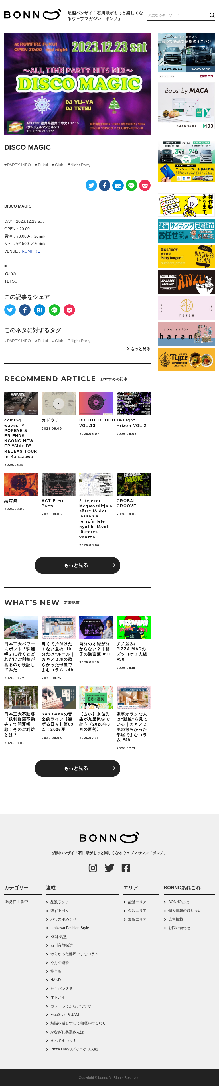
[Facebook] (104, 185)
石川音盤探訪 (61, 945)
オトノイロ (59, 997)
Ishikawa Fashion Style (69, 928)
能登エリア (137, 902)
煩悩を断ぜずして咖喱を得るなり (78, 1023)
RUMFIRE (31, 251)
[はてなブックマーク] (118, 185)
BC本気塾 (58, 937)
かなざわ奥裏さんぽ (67, 1032)
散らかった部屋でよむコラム (74, 954)
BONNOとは (178, 902)
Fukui (43, 165)
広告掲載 (175, 919)
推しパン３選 (61, 988)
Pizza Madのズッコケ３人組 (74, 1049)
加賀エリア (137, 919)
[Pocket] (145, 185)
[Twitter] (91, 185)
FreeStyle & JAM (64, 1014)
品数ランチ (59, 902)
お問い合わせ (179, 928)
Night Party (80, 165)
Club (59, 165)
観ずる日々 (59, 910)
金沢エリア (137, 910)
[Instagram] (93, 867)
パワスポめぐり (63, 919)
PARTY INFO (19, 165)
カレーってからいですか (70, 1006)
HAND (55, 980)
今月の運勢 (59, 963)
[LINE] (131, 185)
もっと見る (141, 348)
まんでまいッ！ (63, 1040)
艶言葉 (56, 971)
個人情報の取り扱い (185, 910)
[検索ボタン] (211, 15)
